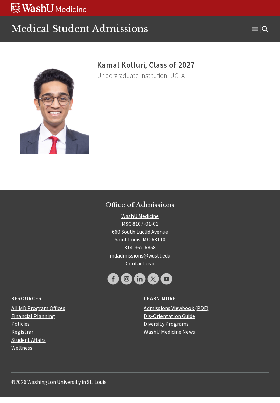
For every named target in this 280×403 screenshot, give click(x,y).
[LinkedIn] (140, 279)
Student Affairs (28, 339)
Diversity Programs (166, 323)
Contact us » (140, 263)
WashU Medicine (140, 215)
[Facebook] (113, 279)
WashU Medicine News (169, 331)
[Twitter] (153, 279)
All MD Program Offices (38, 308)
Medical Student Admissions (79, 28)
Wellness (21, 347)
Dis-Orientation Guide (169, 315)
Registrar (22, 331)
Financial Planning (33, 315)
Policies (20, 323)
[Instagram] (126, 279)
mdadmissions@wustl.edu (140, 255)
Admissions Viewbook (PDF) (176, 308)
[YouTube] (166, 279)
